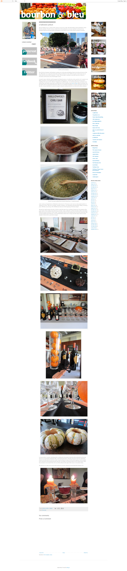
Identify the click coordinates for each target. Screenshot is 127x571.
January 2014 (93, 184)
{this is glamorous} (96, 119)
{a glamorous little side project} (98, 133)
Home (64, 552)
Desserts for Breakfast (97, 172)
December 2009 (94, 224)
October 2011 (93, 212)
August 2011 (93, 215)
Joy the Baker (95, 165)
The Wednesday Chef (97, 162)
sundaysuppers (95, 176)
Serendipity (95, 141)
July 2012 (93, 199)
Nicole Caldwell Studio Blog (98, 117)
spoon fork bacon (96, 152)
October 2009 (93, 227)
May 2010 (93, 218)
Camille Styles (95, 112)
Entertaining (44, 510)
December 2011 (94, 209)
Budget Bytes (95, 147)
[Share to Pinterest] (63, 508)
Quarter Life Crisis (96, 127)
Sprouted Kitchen (96, 160)
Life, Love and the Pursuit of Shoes (98, 130)
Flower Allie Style (96, 123)
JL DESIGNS (95, 137)
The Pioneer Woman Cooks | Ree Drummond (98, 170)
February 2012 (93, 206)
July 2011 (93, 217)
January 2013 (93, 191)
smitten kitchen (95, 154)
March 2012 (93, 205)
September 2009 (94, 229)
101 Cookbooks (95, 156)
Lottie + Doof (95, 158)
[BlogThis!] (59, 508)
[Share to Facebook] (61, 508)
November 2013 (94, 187)
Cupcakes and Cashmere (97, 139)
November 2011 (94, 211)
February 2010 (93, 223)
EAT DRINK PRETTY (97, 121)
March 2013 (93, 188)
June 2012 (93, 200)
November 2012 (94, 194)
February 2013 (93, 190)
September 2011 (94, 214)
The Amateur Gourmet (97, 150)
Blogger (68, 567)
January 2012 (93, 208)
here (73, 83)
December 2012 (94, 193)
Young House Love (96, 115)
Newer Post (41, 552)
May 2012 (93, 202)
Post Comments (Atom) (48, 554)
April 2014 (93, 182)
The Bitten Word (96, 167)
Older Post (86, 552)
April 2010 (93, 220)
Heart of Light (95, 125)
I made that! (95, 174)
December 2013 (94, 185)
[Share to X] (60, 508)
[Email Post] (55, 508)
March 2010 (93, 221)
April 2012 (93, 203)
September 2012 (94, 196)
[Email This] (57, 508)
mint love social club (96, 135)
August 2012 (93, 197)
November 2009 (94, 226)
